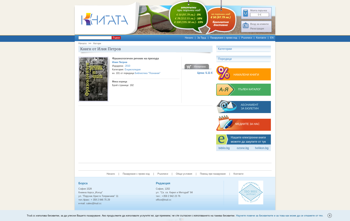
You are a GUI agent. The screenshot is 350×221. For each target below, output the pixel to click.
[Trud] (108, 33)
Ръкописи (246, 37)
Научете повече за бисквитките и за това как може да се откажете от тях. (279, 215)
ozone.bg (243, 148)
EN (271, 37)
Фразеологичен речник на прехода (135, 58)
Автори (97, 43)
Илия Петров (119, 62)
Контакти (261, 37)
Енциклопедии (133, 69)
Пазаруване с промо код (223, 37)
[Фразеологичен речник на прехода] (93, 80)
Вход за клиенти (259, 24)
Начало (189, 37)
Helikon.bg (262, 148)
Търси (116, 37)
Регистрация (257, 28)
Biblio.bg (224, 148)
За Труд (201, 37)
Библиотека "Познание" (147, 73)
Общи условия (184, 173)
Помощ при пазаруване (213, 173)
